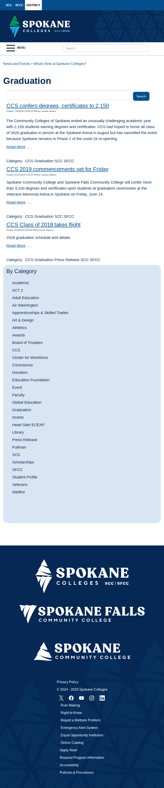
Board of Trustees (27, 343)
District (33, 5)
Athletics (19, 328)
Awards (18, 335)
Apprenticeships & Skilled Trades (40, 313)
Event (17, 387)
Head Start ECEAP (28, 425)
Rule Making (70, 705)
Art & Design (23, 320)
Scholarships (23, 462)
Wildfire (18, 492)
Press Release (24, 440)
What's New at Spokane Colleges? (60, 64)
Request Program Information (82, 757)
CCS (16, 350)
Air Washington (25, 305)
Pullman (19, 447)
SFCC (19, 5)
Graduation (21, 410)
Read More (15, 147)
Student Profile (24, 477)
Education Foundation (31, 380)
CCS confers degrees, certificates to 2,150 (57, 105)
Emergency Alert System (79, 728)
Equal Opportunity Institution (82, 735)
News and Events (16, 64)
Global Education (26, 402)
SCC (9, 5)
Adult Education (25, 298)
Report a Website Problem (81, 720)
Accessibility (69, 765)
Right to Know (71, 713)
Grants (18, 417)
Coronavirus (22, 365)
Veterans (19, 484)
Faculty (18, 395)
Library (18, 432)
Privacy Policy (67, 682)
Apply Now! (68, 750)
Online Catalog (72, 742)
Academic (20, 283)
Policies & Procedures (77, 772)
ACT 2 (17, 290)
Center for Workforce (30, 357)
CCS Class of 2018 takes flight (43, 224)
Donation (20, 372)
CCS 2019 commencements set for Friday (57, 169)
